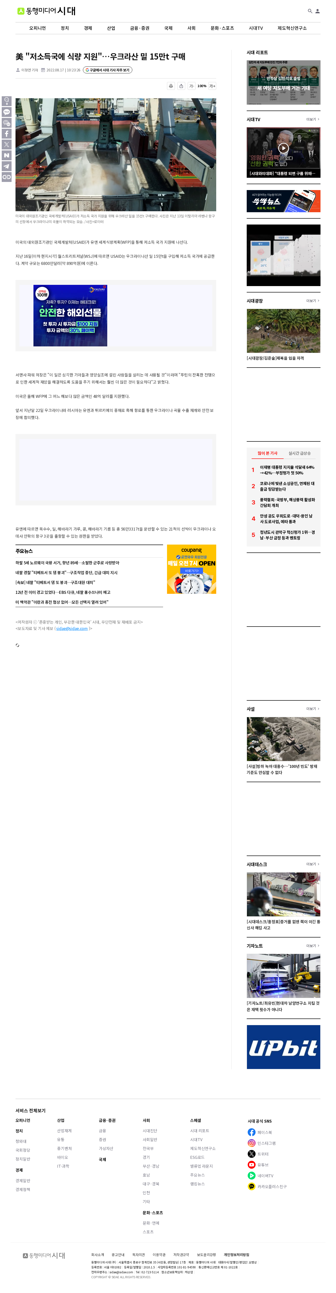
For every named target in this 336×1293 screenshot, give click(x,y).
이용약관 (159, 1255)
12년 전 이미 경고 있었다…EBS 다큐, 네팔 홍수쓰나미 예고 (62, 592)
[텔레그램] (7, 166)
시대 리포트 (257, 52)
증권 (102, 1139)
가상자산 (106, 1148)
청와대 (21, 1141)
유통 (60, 1139)
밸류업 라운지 (201, 1166)
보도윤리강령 (206, 1254)
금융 (102, 1130)
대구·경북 (151, 1184)
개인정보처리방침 (236, 1255)
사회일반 (150, 1139)
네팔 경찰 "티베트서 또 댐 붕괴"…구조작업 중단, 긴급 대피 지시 (66, 572)
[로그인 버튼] (318, 11)
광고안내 (118, 1254)
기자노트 (255, 945)
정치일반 (22, 1159)
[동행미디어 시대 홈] (46, 11)
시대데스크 (257, 864)
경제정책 (22, 1189)
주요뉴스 (197, 1175)
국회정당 (22, 1150)
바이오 (62, 1157)
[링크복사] (7, 177)
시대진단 (150, 1130)
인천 (146, 1193)
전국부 (148, 1148)
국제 (168, 28)
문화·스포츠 (222, 28)
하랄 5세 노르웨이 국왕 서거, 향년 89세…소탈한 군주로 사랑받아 (67, 563)
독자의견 (138, 1254)
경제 (88, 28)
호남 (146, 1175)
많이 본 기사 (267, 453)
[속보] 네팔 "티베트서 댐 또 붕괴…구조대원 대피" (55, 582)
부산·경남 (151, 1166)
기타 (146, 1201)
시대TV (256, 28)
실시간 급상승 (300, 453)
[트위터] (7, 144)
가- (191, 86)
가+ (212, 86)
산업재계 (64, 1130)
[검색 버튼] (310, 11)
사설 (251, 709)
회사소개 (97, 1254)
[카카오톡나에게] (7, 123)
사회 (191, 28)
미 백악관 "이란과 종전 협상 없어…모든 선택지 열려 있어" (61, 602)
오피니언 (37, 28)
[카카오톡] (7, 112)
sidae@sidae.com (72, 628)
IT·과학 (63, 1166)
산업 (111, 28)
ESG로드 (197, 1157)
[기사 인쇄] (171, 86)
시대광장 (255, 300)
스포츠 (148, 1232)
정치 (65, 28)
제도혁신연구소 (292, 28)
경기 (146, 1157)
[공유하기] (181, 86)
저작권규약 (181, 1255)
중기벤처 (64, 1148)
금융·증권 (140, 28)
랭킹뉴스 (197, 1184)
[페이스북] (7, 134)
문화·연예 (151, 1223)
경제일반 (22, 1180)
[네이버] (7, 155)
